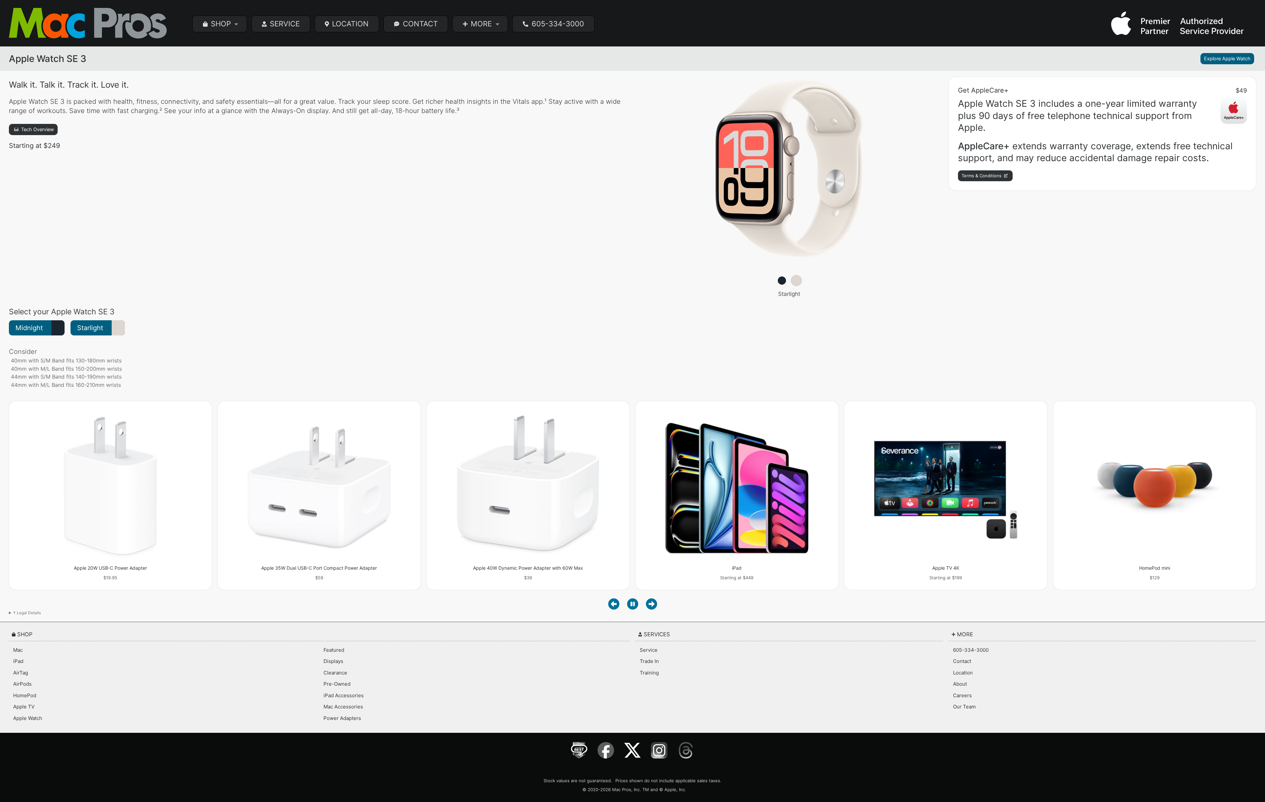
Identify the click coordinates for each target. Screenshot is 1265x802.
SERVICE (285, 23)
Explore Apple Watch (1227, 59)
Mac (18, 650)
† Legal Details (27, 612)
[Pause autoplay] (632, 604)
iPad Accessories (343, 695)
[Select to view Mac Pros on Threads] (686, 750)
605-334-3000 (558, 23)
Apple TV (24, 706)
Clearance (335, 673)
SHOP (221, 23)
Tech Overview (37, 129)
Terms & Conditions (982, 175)
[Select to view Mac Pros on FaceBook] (606, 750)
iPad (18, 661)
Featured (333, 650)
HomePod (24, 695)
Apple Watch (27, 718)
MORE (481, 23)
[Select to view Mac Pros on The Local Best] (579, 750)
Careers (962, 695)
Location (963, 673)
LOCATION (350, 23)
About (960, 684)
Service (649, 650)
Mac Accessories (343, 706)
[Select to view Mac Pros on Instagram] (659, 750)
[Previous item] (614, 604)
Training (649, 673)
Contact (962, 661)
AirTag (20, 673)
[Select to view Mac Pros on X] (632, 750)
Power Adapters (342, 718)
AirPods (22, 684)
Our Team (964, 706)
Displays (333, 661)
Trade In (649, 661)
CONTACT (420, 23)
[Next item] (651, 604)
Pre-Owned (337, 684)
